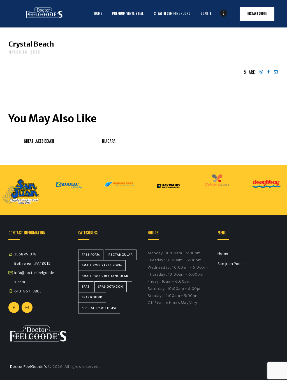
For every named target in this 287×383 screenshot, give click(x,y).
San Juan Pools (230, 263)
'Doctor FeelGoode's (27, 366)
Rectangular (120, 255)
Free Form (91, 255)
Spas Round (92, 297)
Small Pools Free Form (102, 265)
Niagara (108, 141)
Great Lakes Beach (39, 141)
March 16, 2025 (24, 52)
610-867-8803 (27, 291)
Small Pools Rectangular (105, 276)
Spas (85, 287)
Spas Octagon (110, 287)
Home (222, 253)
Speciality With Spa (99, 308)
